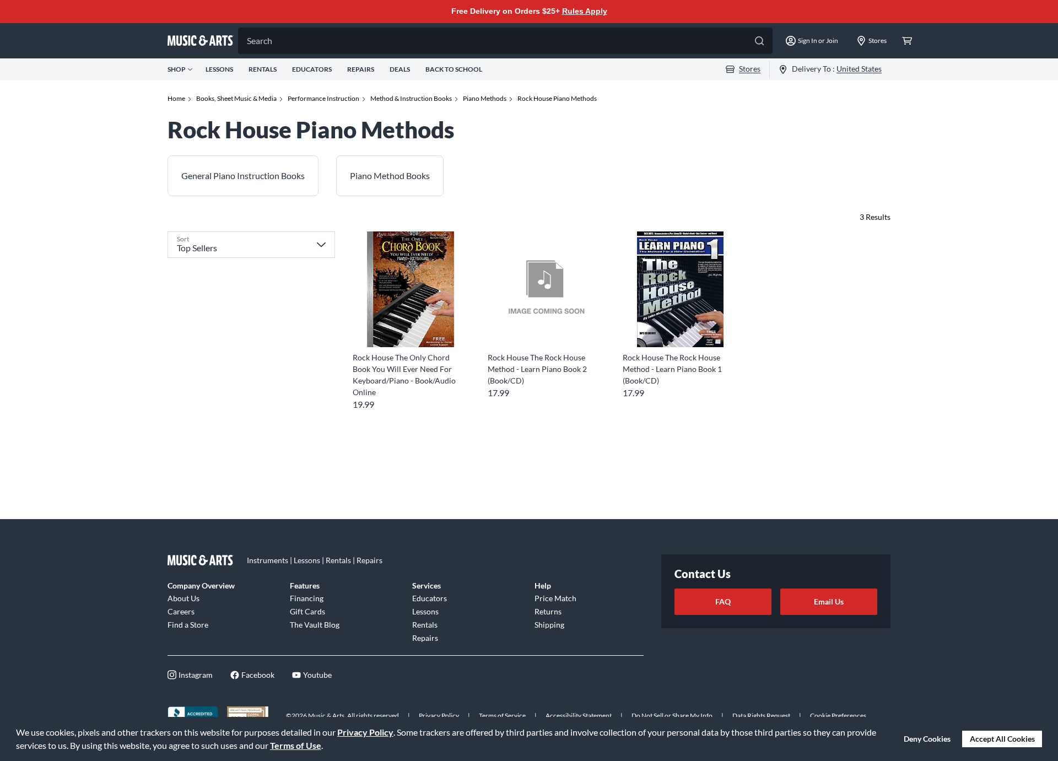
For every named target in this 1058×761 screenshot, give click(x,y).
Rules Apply (584, 11)
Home (176, 98)
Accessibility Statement (579, 715)
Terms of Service (502, 715)
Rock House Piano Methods (557, 98)
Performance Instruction (323, 98)
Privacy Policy (365, 732)
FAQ (723, 601)
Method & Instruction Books (411, 98)
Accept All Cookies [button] (1002, 738)
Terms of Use (295, 745)
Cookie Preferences (838, 715)
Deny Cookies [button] (927, 738)
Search (259, 40)
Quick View (410, 327)
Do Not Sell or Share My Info (671, 715)
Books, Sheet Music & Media (236, 98)
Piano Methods (484, 98)
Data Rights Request (761, 715)
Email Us (829, 601)
